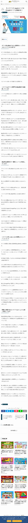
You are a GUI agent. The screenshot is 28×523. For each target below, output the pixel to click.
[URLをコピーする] (25, 411)
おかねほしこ (14, 430)
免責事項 (22, 515)
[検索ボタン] (26, 1)
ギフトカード (5, 12)
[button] (3, 411)
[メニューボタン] (1, 1)
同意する (9, 521)
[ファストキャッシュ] (14, 1)
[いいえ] (26, 519)
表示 (5, 39)
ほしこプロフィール (16, 515)
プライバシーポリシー (17, 521)
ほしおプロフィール (7, 515)
